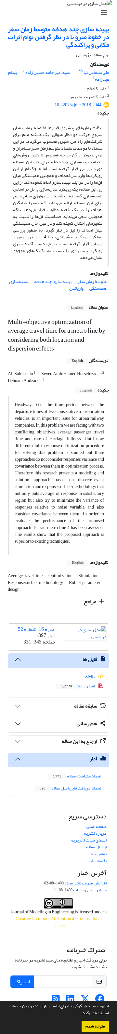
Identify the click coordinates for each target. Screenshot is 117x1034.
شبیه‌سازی (18, 281)
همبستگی (98, 288)
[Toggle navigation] (60, 13)
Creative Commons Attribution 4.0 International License (59, 922)
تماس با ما (98, 853)
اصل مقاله (78, 686)
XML (90, 676)
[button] (79, 1013)
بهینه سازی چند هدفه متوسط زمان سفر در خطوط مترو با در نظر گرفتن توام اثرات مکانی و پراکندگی (58, 37)
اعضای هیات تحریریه (89, 840)
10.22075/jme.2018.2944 (78, 104)
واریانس (76, 288)
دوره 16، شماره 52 (36, 629)
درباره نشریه (95, 833)
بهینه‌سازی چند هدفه (53, 281)
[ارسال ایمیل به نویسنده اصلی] (81, 71)
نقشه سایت (96, 860)
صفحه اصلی (96, 826)
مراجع (90, 601)
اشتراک (22, 982)
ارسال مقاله (96, 846)
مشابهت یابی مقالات (90, 889)
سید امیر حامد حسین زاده (47, 72)
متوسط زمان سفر (92, 281)
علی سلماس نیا (96, 72)
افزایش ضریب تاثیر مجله (85, 883)
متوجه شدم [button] (95, 1026)
